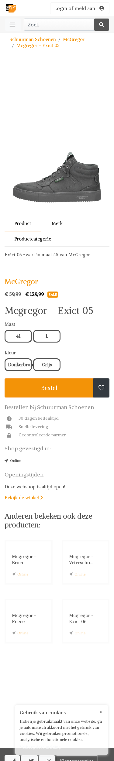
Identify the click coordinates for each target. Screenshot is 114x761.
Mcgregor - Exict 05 (38, 45)
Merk (57, 223)
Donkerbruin (20, 364)
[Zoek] (101, 25)
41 (18, 336)
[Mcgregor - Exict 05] (57, 141)
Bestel (49, 387)
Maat (10, 324)
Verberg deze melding (40, 747)
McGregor (74, 39)
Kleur (10, 353)
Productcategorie (32, 239)
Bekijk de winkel (24, 497)
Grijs (47, 364)
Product (22, 223)
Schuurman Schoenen (32, 39)
